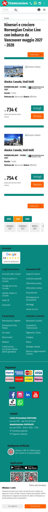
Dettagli (37, 108)
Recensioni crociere (34, 320)
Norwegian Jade (11, 87)
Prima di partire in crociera (9, 279)
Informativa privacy (33, 283)
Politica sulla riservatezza (37, 485)
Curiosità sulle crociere (11, 274)
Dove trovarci (7, 337)
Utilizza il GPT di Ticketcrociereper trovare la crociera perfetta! (27, 451)
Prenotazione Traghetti (11, 320)
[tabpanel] (24, 228)
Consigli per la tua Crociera (9, 287)
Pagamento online (33, 332)
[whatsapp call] (35, 3)
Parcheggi (30, 304)
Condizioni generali (34, 278)
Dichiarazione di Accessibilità (32, 298)
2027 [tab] (18, 219)
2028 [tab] (27, 219)
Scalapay (29, 337)
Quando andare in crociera (9, 294)
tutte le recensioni (11, 261)
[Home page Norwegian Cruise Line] (36, 87)
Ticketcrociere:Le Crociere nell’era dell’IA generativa (9, 349)
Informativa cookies (34, 288)
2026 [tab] (9, 219)
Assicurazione (31, 292)
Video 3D (5, 300)
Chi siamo (6, 332)
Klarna (28, 342)
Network (5, 342)
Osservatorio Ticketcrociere (31, 326)
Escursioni (6, 305)
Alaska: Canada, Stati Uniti (19, 82)
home (6, 18)
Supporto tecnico (33, 274)
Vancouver (19, 96)
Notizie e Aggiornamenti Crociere (36, 352)
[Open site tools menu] (44, 3)
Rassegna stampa (33, 346)
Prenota (37, 116)
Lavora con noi (32, 309)
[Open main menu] (44, 9)
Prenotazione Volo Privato (9, 326)
